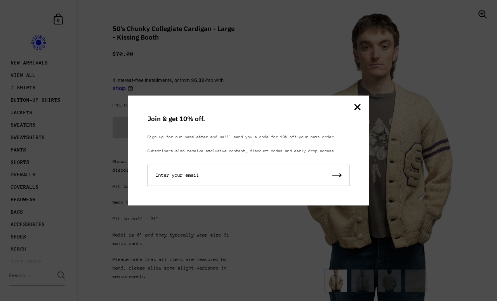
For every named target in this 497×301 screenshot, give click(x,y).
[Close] (357, 108)
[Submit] (337, 175)
